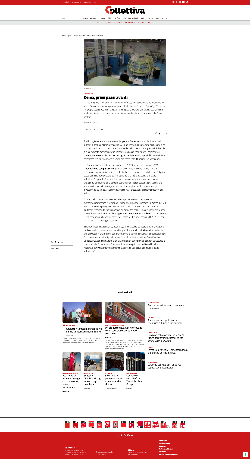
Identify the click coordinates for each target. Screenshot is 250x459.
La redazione (76, 2)
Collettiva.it (70, 448)
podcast (107, 23)
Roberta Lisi (69, 335)
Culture (144, 18)
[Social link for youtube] (183, 2)
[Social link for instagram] (180, 2)
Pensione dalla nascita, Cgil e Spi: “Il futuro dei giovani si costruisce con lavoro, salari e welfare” (166, 338)
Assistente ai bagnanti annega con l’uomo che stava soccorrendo (71, 381)
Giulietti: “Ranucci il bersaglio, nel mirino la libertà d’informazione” (84, 330)
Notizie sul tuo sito (166, 449)
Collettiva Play (161, 18)
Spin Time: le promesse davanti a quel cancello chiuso (114, 380)
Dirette (151, 18)
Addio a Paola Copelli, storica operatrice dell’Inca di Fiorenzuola (165, 321)
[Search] (95, 2)
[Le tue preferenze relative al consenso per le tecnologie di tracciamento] (245, 454)
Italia (124, 18)
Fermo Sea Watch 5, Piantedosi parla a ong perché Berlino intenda (168, 351)
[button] (156, 133)
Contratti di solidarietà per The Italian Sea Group (134, 380)
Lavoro (85, 18)
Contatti (66, 2)
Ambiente (93, 18)
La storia (162, 452)
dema (57, 248)
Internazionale (133, 18)
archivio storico (145, 23)
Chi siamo (163, 441)
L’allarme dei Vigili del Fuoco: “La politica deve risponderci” (164, 366)
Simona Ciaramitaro (111, 388)
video (99, 23)
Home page (66, 36)
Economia (102, 18)
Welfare (117, 18)
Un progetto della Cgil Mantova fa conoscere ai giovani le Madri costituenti (123, 330)
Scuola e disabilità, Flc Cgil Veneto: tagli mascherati (93, 380)
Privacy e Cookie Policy (168, 454)
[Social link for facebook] (176, 2)
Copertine (75, 36)
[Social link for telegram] (187, 2)
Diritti (110, 18)
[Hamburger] (63, 17)
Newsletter (87, 2)
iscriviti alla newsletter (124, 23)
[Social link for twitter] (173, 2)
